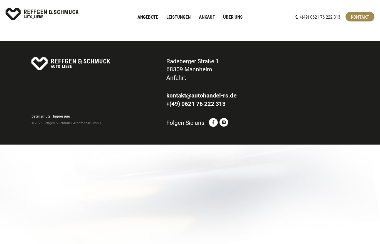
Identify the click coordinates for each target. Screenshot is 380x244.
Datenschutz (40, 116)
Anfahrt (176, 77)
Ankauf (207, 17)
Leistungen (178, 17)
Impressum (61, 116)
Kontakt (360, 17)
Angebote (147, 17)
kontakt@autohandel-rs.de (201, 95)
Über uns (233, 17)
